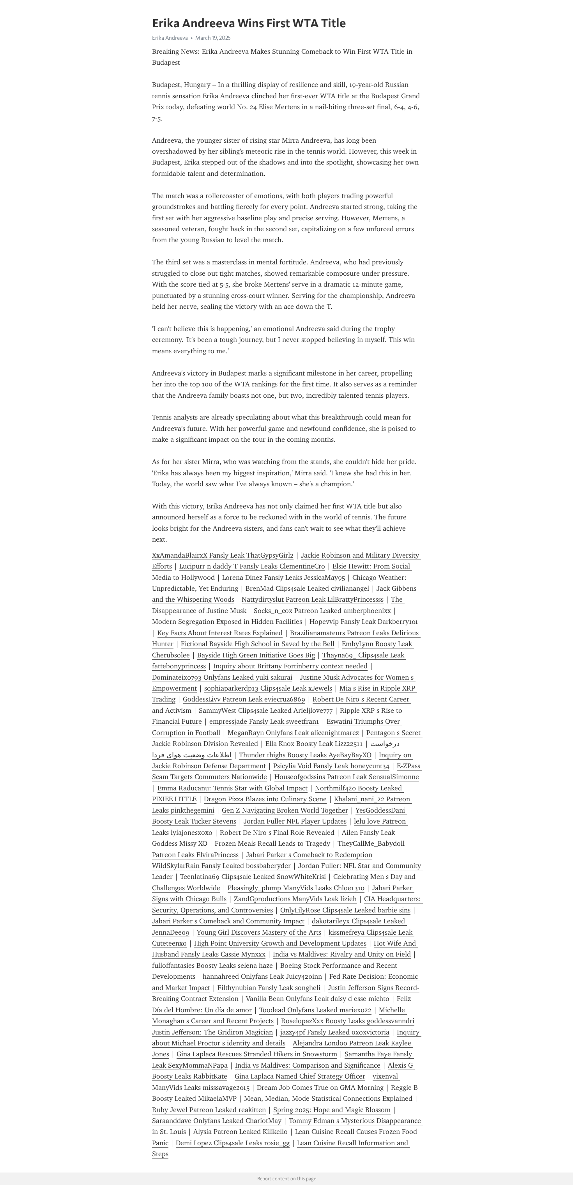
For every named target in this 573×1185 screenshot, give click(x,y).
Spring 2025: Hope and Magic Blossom (332, 1109)
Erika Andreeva (170, 37)
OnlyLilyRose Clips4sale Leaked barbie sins (345, 910)
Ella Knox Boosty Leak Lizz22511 (314, 743)
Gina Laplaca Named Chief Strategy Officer (300, 1076)
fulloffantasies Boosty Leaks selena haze (212, 965)
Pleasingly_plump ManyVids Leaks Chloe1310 (296, 888)
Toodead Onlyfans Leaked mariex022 (315, 1010)
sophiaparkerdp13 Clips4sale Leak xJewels (268, 688)
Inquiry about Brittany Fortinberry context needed (290, 666)
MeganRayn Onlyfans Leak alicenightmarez (293, 732)
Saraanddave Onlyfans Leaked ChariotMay (216, 1120)
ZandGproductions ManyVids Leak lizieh (295, 899)
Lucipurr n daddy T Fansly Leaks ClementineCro (252, 566)
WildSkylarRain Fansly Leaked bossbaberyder (221, 865)
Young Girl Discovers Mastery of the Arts (259, 932)
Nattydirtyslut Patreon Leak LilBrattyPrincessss (313, 599)
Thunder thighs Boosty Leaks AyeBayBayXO (305, 755)
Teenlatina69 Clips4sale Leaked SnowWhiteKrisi (253, 876)
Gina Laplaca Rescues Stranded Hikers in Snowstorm (257, 1054)
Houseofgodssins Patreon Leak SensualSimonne (346, 776)
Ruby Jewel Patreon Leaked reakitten (209, 1109)
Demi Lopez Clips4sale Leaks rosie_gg (233, 1143)
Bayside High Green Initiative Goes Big (256, 655)
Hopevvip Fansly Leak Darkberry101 (363, 621)
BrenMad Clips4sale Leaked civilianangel (307, 588)
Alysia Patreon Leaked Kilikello (240, 1131)
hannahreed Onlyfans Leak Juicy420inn (262, 976)
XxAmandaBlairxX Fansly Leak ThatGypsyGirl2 (223, 555)
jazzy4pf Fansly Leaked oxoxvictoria (334, 1032)
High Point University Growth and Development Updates (280, 943)
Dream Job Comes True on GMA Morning (320, 1087)
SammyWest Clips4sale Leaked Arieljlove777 (265, 710)
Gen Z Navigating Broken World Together (285, 810)
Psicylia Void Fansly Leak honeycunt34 (331, 766)
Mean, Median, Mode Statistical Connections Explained (328, 1098)
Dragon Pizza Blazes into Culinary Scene (265, 799)
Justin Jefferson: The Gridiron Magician (212, 1032)
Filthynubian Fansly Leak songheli (269, 987)
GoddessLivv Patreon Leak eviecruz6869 (244, 699)
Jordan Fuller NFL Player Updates (295, 821)
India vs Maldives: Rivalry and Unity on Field (342, 954)
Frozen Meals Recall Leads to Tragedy (272, 843)
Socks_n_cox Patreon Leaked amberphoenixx (322, 610)
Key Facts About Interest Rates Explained (220, 633)
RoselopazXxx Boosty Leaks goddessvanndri (347, 1021)
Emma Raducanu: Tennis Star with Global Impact (232, 788)
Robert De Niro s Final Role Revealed (277, 832)
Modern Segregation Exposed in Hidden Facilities (227, 621)
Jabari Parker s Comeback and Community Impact (228, 921)
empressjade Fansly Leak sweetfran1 (264, 721)
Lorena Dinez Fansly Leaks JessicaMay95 (283, 577)
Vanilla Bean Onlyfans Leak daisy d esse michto (317, 998)
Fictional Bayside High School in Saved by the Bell (257, 643)
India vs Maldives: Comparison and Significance (307, 1065)
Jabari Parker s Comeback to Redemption (309, 854)
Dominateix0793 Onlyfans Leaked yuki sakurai (222, 677)
